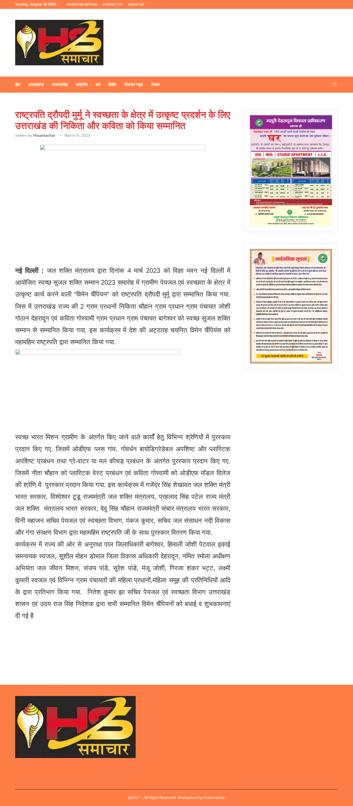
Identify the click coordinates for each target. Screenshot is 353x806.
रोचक (155, 84)
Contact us (112, 4)
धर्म (98, 84)
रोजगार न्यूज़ (133, 84)
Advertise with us (81, 4)
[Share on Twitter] (79, 236)
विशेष (112, 84)
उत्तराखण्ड (36, 84)
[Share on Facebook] (66, 236)
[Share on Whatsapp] (105, 236)
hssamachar (44, 135)
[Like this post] (54, 236)
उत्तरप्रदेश (60, 84)
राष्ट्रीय (81, 84)
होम (17, 84)
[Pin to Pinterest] (92, 236)
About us (136, 4)
